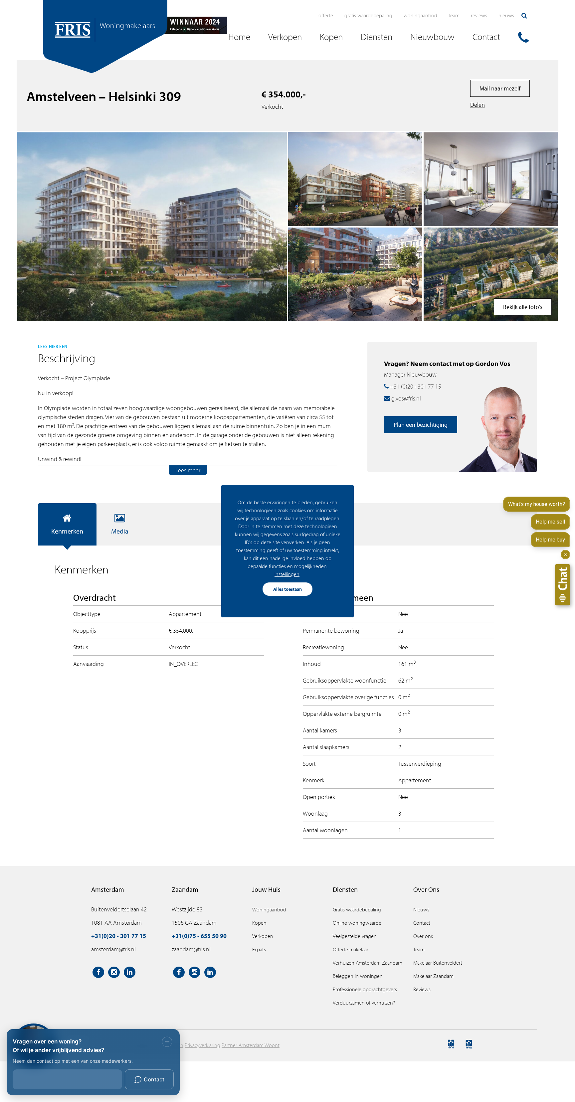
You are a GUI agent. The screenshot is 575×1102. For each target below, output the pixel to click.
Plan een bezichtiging (421, 424)
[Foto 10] (355, 274)
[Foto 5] (491, 179)
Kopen (259, 922)
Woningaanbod (420, 15)
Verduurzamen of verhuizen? (364, 1002)
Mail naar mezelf (499, 88)
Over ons (423, 936)
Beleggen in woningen (358, 976)
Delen (477, 104)
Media (119, 531)
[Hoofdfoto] (152, 226)
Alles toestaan (287, 589)
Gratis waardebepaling (368, 15)
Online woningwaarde (357, 922)
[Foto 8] (491, 274)
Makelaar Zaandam (433, 976)
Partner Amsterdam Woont (251, 1045)
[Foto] (355, 179)
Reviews (479, 15)
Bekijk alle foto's (522, 307)
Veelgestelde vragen (355, 936)
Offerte (325, 15)
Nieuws (506, 15)
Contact (421, 922)
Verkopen (262, 936)
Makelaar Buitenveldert (437, 962)
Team (454, 15)
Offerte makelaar (350, 949)
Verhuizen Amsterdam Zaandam (367, 962)
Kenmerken (67, 531)
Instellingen (287, 574)
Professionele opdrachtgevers (365, 989)
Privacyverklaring (202, 1045)
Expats (259, 949)
